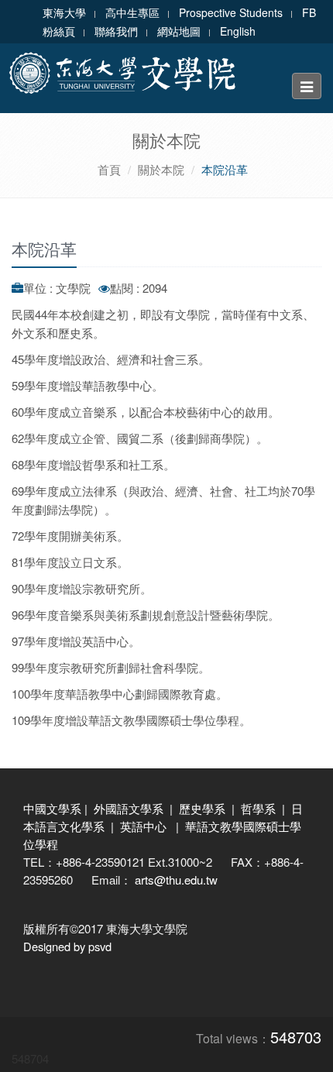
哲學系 (258, 808)
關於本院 (161, 169)
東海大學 (64, 12)
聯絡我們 (116, 31)
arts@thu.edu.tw (176, 879)
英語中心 (143, 826)
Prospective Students (231, 12)
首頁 (109, 169)
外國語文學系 (128, 808)
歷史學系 (202, 808)
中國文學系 (52, 808)
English (238, 31)
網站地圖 (179, 31)
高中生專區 (132, 12)
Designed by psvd (67, 946)
